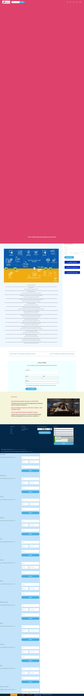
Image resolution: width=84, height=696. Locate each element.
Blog (11, 431)
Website (27, 380)
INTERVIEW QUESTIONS (72, 272)
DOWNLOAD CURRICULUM (72, 267)
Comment (27, 370)
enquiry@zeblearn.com (25, 429)
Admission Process (44, 432)
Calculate (69, 257)
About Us (11, 429)
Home (11, 428)
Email (44, 376)
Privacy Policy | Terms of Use (16, 449)
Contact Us (12, 433)
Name (26, 376)
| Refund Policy (23, 449)
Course (11, 430)
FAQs (11, 432)
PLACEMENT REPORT (72, 262)
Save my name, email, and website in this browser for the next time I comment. (41, 385)
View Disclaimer (30, 451)
